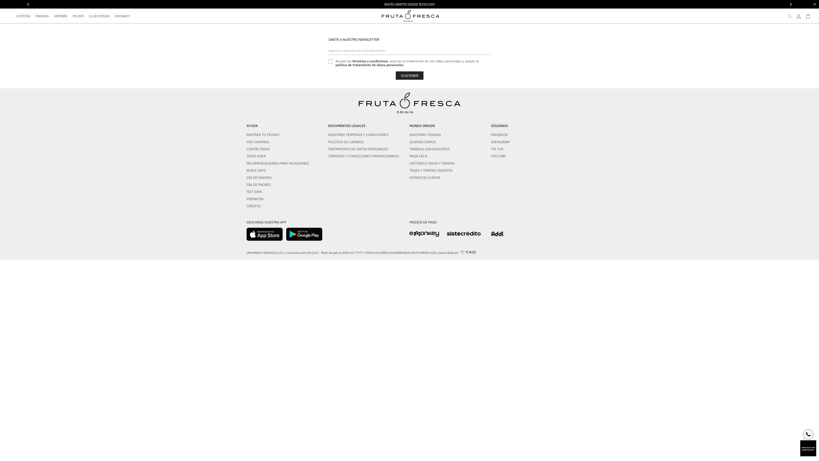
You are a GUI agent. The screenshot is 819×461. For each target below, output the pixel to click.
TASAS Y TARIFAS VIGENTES (431, 170)
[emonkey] (424, 234)
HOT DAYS (254, 192)
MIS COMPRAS (258, 142)
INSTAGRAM (500, 142)
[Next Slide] (791, 4)
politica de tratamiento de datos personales (369, 65)
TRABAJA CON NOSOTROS (430, 149)
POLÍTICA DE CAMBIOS (346, 142)
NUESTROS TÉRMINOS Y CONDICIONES (358, 135)
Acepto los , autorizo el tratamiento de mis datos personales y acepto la (407, 63)
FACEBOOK (499, 135)
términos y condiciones (370, 61)
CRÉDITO (254, 206)
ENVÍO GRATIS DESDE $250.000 (409, 4)
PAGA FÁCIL (419, 156)
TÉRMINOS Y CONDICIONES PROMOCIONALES (363, 156)
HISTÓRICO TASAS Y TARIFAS (432, 163)
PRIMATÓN (255, 199)
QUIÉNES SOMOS (423, 142)
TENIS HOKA (256, 156)
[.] (798, 16)
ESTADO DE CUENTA (425, 177)
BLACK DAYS (256, 170)
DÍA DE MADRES (259, 177)
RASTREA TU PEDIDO (263, 135)
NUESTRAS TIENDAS (425, 135)
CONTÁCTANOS (258, 149)
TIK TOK (497, 149)
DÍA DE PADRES (259, 185)
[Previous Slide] (28, 4)
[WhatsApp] (808, 434)
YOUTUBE (498, 156)
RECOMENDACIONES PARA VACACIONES (278, 163)
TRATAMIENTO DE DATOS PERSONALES (358, 149)
